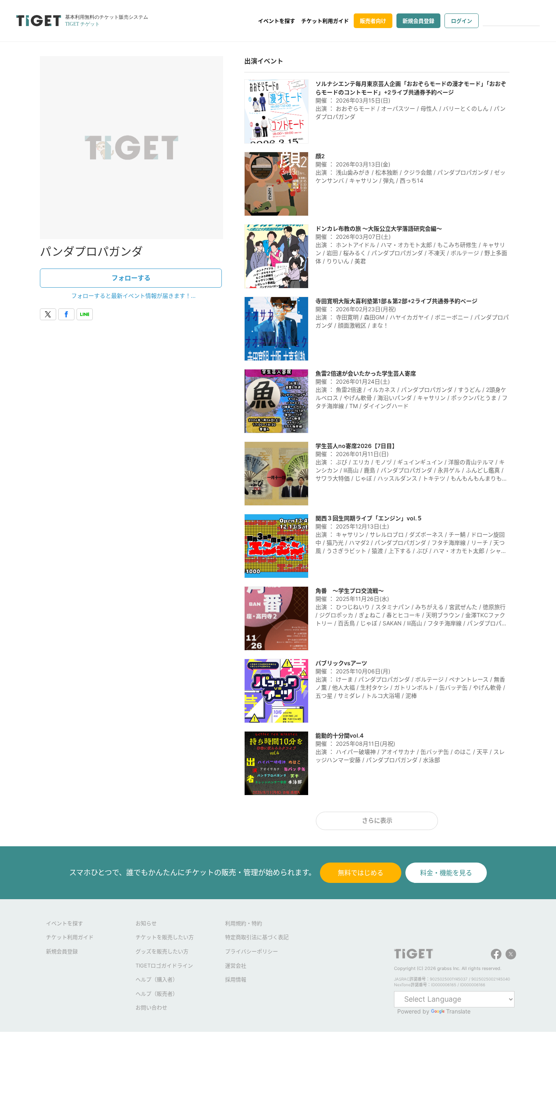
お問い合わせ (151, 1007)
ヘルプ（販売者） (157, 993)
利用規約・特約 (243, 923)
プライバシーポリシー (251, 951)
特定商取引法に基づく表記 (257, 937)
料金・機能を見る (446, 873)
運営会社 (235, 965)
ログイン (461, 20)
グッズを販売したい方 (162, 951)
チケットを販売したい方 (165, 937)
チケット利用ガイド (325, 20)
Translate (458, 1011)
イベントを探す (276, 20)
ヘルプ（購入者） (157, 979)
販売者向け (373, 20)
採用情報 (235, 979)
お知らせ (146, 923)
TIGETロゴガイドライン (164, 965)
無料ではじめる (360, 873)
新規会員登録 (418, 20)
